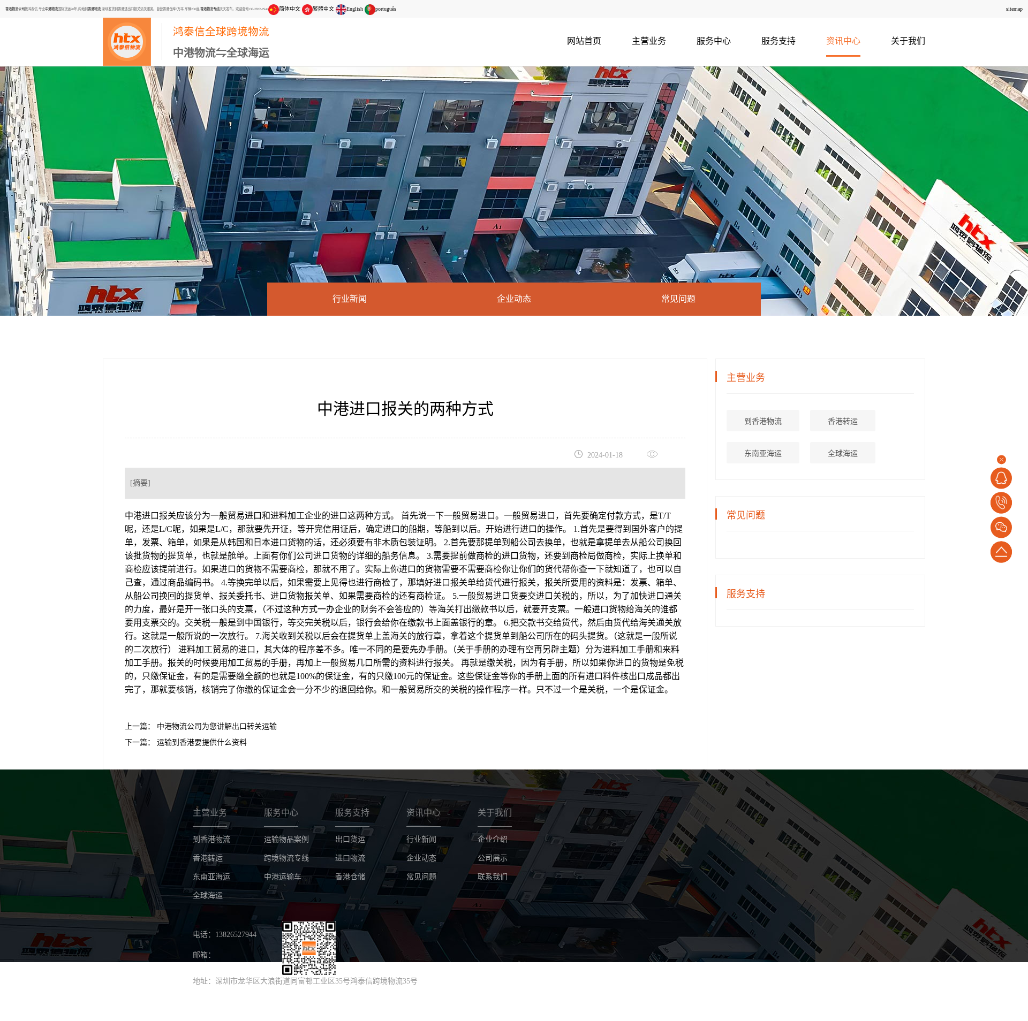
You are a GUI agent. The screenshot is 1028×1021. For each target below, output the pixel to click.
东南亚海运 (763, 453)
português (385, 9)
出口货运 (350, 839)
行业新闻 (349, 298)
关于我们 (908, 40)
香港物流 (94, 9)
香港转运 (843, 421)
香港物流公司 (15, 9)
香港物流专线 (210, 9)
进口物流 (350, 858)
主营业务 (649, 40)
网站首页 (584, 40)
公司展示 (493, 858)
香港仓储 (350, 877)
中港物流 (51, 9)
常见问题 (678, 298)
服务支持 (778, 40)
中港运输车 (282, 877)
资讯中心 (843, 40)
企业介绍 (493, 839)
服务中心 (714, 40)
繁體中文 (323, 9)
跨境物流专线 (286, 858)
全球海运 (843, 453)
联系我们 (493, 877)
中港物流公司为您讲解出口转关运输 (216, 726)
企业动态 (514, 298)
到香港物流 (763, 421)
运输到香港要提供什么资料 (201, 742)
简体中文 (289, 9)
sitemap (1014, 9)
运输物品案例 (286, 839)
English (354, 9)
